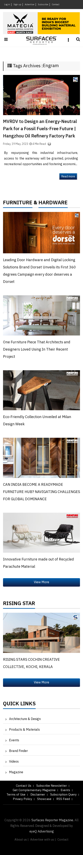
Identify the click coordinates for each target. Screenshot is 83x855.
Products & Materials (24, 729)
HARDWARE (53, 203)
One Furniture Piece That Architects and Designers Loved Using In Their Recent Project (36, 349)
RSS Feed (63, 799)
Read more (68, 176)
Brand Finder (18, 751)
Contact (55, 4)
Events (14, 740)
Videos (14, 761)
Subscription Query (63, 794)
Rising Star (19, 604)
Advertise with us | (43, 839)
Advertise (29, 4)
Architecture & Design (25, 719)
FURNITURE (17, 203)
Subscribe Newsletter (51, 785)
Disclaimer (37, 794)
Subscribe (43, 4)
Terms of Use (15, 794)
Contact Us (23, 785)
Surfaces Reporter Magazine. (52, 820)
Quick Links (19, 704)
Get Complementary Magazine (34, 790)
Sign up (17, 4)
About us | (22, 839)
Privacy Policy (22, 799)
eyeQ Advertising (41, 831)
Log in (7, 4)
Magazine (16, 772)
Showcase (44, 799)
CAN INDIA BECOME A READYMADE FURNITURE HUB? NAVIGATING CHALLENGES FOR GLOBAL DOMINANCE (41, 492)
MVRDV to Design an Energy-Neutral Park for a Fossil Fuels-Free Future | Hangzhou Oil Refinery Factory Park (40, 129)
